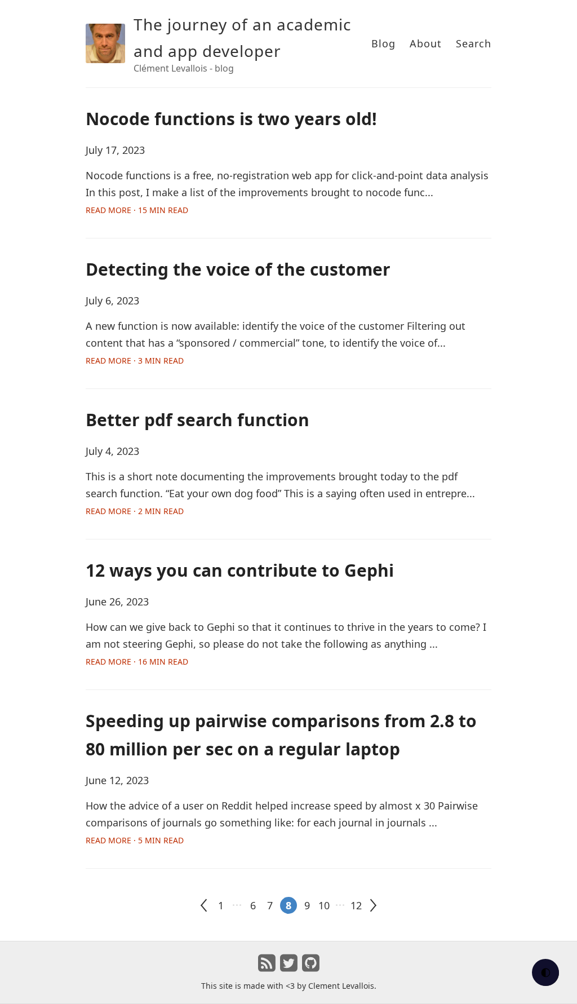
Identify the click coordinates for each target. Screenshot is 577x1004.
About (426, 43)
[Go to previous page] (204, 905)
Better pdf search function (197, 419)
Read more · (137, 210)
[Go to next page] (373, 905)
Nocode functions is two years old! (231, 118)
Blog (383, 43)
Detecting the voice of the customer (238, 269)
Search (473, 43)
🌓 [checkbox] (545, 972)
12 (356, 905)
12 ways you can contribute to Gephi (240, 570)
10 (324, 905)
